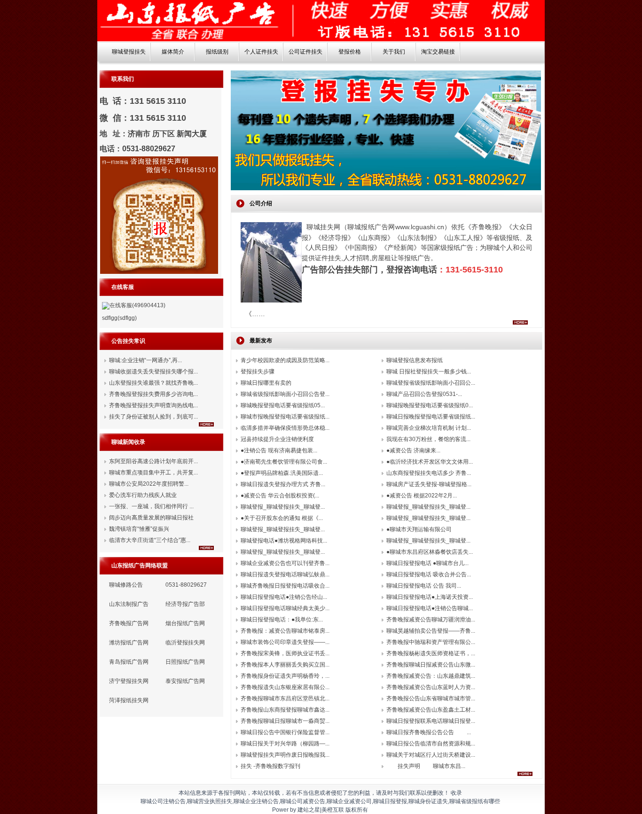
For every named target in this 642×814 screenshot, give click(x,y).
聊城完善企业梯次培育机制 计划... (428, 428)
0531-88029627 (186, 584)
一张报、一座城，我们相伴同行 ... (151, 506)
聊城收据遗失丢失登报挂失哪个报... (153, 371)
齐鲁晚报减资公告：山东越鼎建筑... (430, 676)
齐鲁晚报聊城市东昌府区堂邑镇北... (285, 698)
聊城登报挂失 (129, 51)
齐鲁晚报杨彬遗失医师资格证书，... (430, 653)
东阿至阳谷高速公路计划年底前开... (153, 461)
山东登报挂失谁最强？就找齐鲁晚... (153, 383)
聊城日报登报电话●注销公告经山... (284, 597)
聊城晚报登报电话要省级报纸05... (283, 405)
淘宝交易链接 (438, 51)
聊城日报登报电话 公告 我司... (423, 585)
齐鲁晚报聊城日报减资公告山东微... (430, 664)
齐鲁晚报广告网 (129, 623)
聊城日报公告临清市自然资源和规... (430, 743)
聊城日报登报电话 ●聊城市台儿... (427, 563)
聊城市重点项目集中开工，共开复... (153, 472)
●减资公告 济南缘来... (413, 450)
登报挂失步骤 (257, 371)
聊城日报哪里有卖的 (266, 383)
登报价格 (349, 51)
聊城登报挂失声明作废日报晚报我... (285, 755)
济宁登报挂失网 (129, 681)
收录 (456, 793)
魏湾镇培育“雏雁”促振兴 (139, 529)
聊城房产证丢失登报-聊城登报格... (428, 484)
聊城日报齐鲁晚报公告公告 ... (428, 732)
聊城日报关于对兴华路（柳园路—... (285, 743)
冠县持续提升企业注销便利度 (277, 439)
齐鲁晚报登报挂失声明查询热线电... (153, 405)
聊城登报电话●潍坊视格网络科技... (284, 540)
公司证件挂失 (305, 51)
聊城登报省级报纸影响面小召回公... (430, 383)
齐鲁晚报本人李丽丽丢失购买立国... (285, 664)
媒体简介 (173, 51)
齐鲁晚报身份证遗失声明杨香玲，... (285, 676)
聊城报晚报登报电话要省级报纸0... (429, 405)
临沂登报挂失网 (185, 642)
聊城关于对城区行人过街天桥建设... (430, 755)
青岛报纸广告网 (129, 662)
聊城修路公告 (126, 584)
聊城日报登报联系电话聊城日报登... (430, 721)
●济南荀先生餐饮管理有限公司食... (284, 461)
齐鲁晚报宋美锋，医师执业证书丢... (285, 653)
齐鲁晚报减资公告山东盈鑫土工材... (430, 709)
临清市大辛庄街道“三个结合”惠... (149, 540)
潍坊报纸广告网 (129, 642)
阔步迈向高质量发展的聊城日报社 (151, 517)
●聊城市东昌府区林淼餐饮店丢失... (429, 552)
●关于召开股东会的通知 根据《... (282, 518)
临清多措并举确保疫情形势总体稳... (285, 428)
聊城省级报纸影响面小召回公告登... (285, 394)
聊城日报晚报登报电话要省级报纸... (430, 416)
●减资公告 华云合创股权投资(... (280, 495)
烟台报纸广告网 (185, 623)
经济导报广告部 (185, 604)
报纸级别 (217, 51)
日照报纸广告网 (185, 662)
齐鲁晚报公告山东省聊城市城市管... (430, 698)
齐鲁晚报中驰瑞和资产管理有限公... (430, 642)
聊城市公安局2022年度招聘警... (148, 484)
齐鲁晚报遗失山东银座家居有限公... (285, 687)
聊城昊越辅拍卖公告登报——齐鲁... (430, 631)
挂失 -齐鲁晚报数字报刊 (270, 766)
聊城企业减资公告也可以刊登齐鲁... (285, 563)
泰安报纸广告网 (185, 681)
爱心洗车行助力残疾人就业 (143, 495)
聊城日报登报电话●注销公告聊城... (429, 608)
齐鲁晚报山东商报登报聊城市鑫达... (285, 709)
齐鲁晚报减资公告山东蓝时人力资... (430, 687)
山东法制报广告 (129, 604)
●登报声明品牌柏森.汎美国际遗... (282, 473)
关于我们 (394, 51)
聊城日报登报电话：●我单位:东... (282, 619)
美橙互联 (332, 809)
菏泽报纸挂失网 (129, 700)
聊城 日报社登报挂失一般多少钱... (428, 371)
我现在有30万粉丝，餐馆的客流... (428, 439)
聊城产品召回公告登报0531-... (424, 394)
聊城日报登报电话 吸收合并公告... (428, 574)
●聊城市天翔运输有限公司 (419, 529)
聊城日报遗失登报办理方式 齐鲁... (283, 484)
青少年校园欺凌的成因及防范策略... (285, 360)
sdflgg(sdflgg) (119, 318)
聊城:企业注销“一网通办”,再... (145, 360)
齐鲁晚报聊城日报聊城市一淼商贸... (285, 721)
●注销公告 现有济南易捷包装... (279, 450)
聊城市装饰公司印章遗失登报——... (285, 642)
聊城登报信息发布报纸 (414, 360)
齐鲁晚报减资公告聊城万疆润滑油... (430, 619)
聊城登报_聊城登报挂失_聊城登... (283, 507)
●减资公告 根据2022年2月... (421, 495)
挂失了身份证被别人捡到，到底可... (153, 416)
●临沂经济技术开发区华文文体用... (429, 461)
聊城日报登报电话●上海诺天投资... (429, 597)
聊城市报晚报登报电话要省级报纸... (285, 416)
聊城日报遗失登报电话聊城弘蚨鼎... (285, 574)
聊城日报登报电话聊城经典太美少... (285, 608)
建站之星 (309, 809)
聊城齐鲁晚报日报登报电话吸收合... (285, 585)
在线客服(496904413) (137, 305)
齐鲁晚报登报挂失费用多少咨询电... (153, 394)
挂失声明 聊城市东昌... (425, 766)
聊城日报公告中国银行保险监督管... (285, 732)
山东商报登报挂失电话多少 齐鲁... (428, 473)
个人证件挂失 (261, 51)
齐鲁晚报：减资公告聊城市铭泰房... (285, 631)
